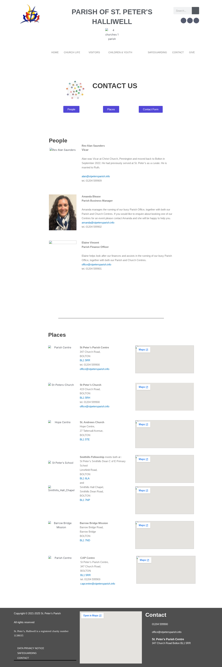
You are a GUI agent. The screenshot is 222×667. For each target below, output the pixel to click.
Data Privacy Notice (30, 648)
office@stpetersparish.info (96, 264)
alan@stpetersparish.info (96, 176)
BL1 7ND (85, 540)
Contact (23, 658)
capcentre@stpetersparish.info (97, 583)
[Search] (195, 10)
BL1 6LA (84, 478)
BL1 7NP (85, 499)
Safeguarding (27, 653)
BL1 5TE (85, 439)
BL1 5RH (85, 397)
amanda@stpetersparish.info (98, 222)
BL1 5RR (85, 360)
